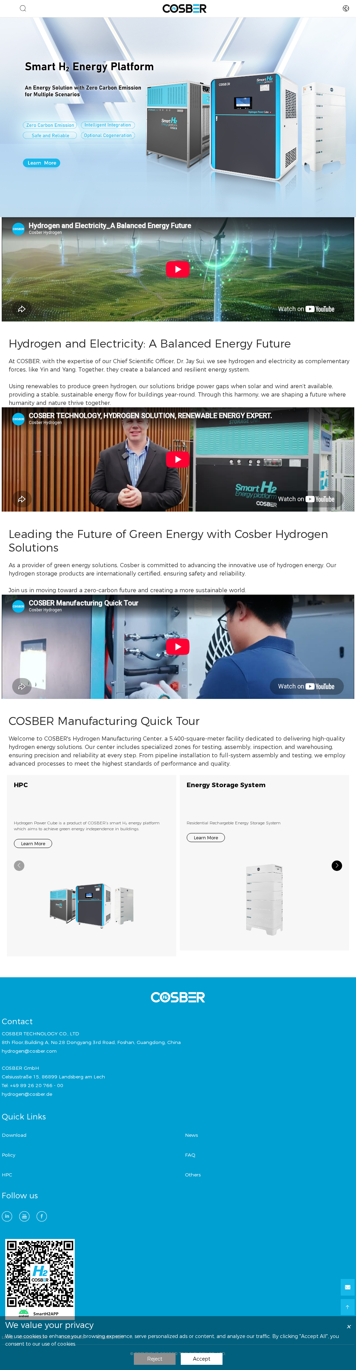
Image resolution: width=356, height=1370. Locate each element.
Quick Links (24, 1117)
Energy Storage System (226, 785)
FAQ (190, 1155)
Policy (8, 1155)
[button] (337, 866)
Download (14, 1135)
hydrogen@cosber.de (27, 1094)
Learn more (33, 843)
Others (193, 1174)
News (191, 1135)
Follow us (20, 1195)
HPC (21, 785)
